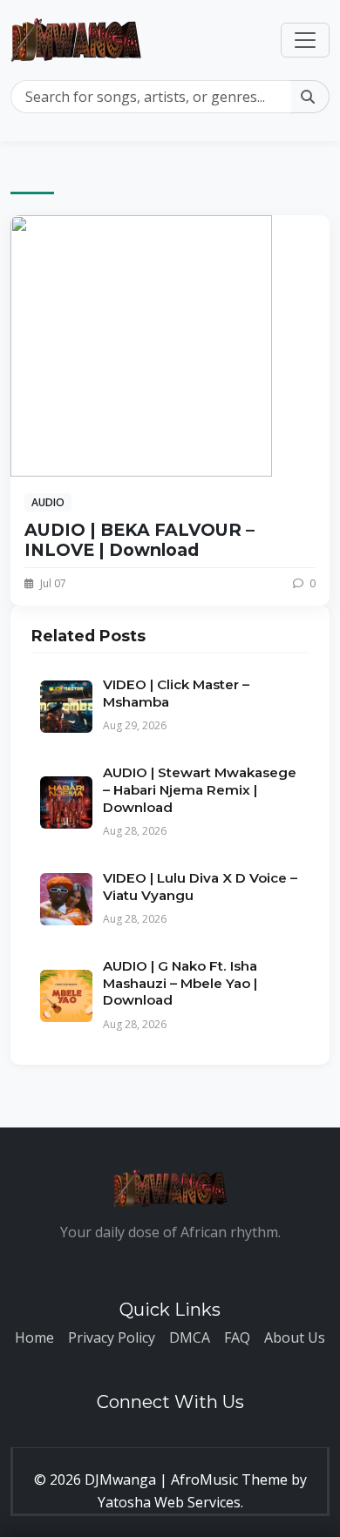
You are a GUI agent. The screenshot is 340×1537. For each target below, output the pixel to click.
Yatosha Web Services (169, 1502)
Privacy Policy (111, 1337)
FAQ (237, 1337)
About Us (294, 1337)
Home (34, 1337)
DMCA (189, 1337)
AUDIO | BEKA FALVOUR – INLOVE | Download (139, 539)
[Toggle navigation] (305, 40)
